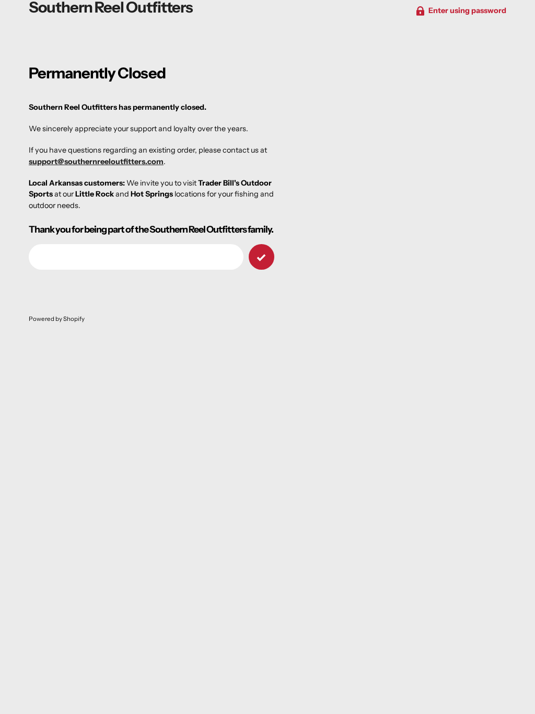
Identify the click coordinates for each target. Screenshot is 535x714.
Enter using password (467, 10)
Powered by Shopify (57, 319)
